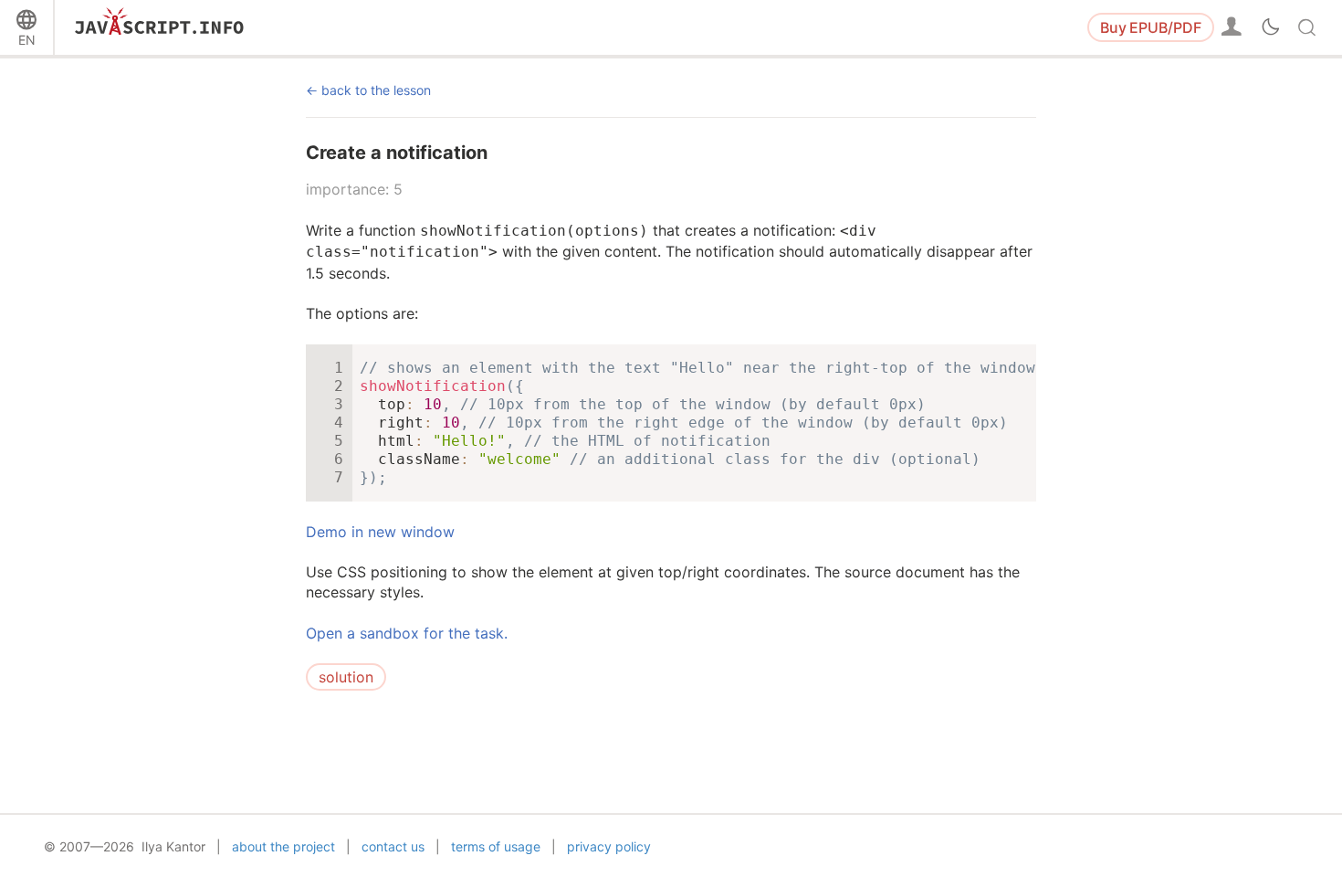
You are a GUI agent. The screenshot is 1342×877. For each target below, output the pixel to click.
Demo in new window (380, 532)
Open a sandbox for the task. (407, 633)
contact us (393, 846)
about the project (283, 846)
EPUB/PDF (1150, 27)
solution (346, 677)
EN (27, 40)
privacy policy (609, 846)
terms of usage (495, 846)
